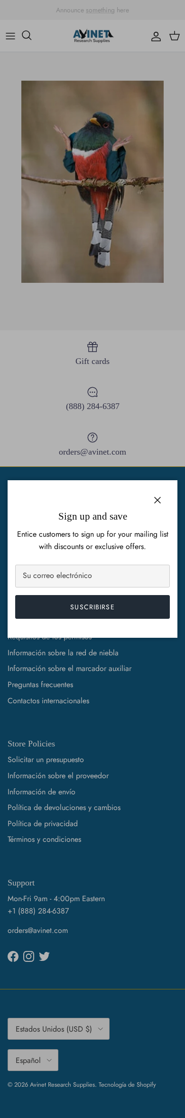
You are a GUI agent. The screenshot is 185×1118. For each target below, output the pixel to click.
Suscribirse (92, 607)
